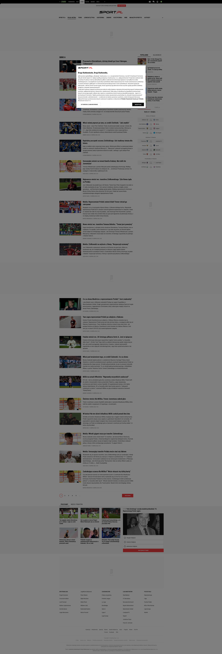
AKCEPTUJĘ (138, 104)
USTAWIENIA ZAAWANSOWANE (89, 104)
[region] (111, 86)
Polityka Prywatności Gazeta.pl (129, 99)
